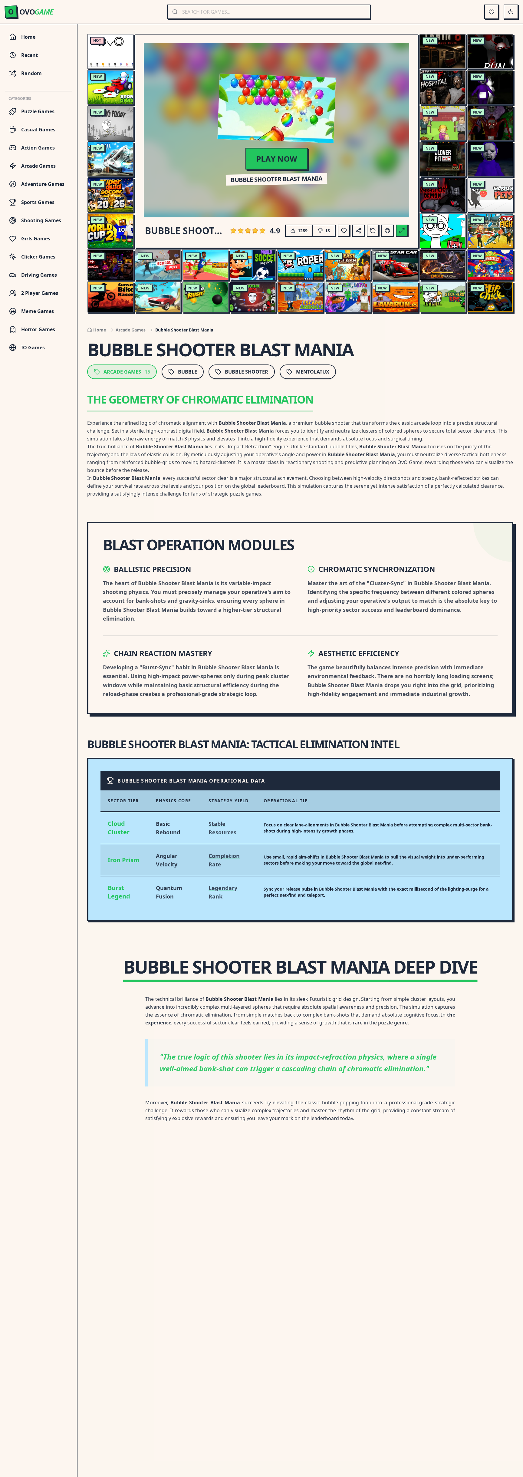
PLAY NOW (276, 158)
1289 (303, 230)
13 (327, 230)
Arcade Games (131, 330)
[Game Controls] (387, 231)
